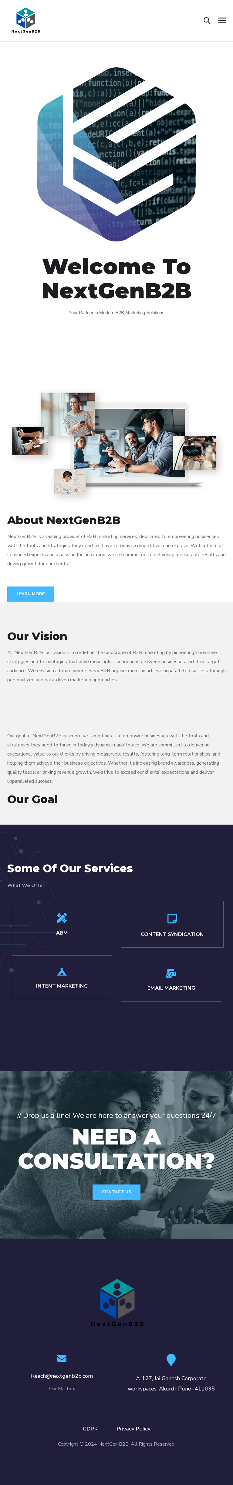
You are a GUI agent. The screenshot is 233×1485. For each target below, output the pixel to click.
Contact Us (116, 1192)
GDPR (90, 1429)
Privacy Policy (133, 1429)
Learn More (31, 594)
